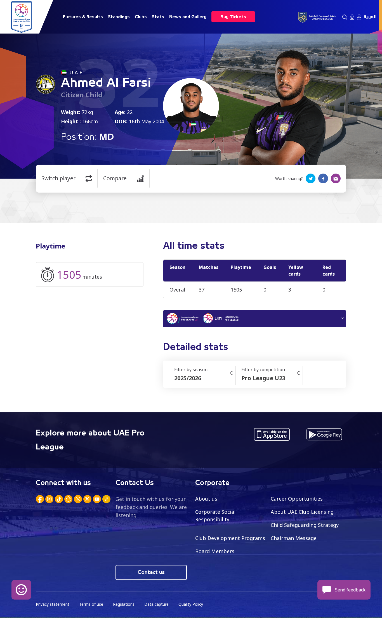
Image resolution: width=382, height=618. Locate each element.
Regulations (124, 604)
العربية (370, 17)
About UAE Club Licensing (302, 511)
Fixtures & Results (83, 17)
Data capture (156, 604)
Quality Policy (190, 604)
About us (206, 498)
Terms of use (91, 604)
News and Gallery (187, 17)
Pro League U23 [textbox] (263, 378)
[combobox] (204, 378)
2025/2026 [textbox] (187, 378)
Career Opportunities (297, 498)
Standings (119, 17)
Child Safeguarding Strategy (305, 525)
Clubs (141, 17)
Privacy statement (52, 604)
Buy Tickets (233, 17)
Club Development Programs (230, 538)
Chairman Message (294, 538)
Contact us (151, 572)
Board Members (214, 551)
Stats (158, 17)
